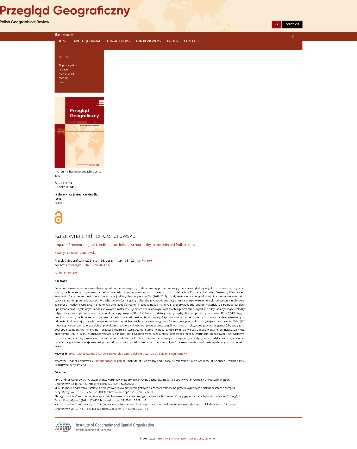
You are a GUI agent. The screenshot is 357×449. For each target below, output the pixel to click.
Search (63, 82)
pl (294, 37)
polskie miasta (139, 353)
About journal (87, 41)
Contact (192, 41)
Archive (63, 69)
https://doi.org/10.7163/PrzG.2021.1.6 (85, 265)
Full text (146, 260)
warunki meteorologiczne (114, 353)
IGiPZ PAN (164, 438)
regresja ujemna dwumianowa (168, 353)
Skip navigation (65, 34)
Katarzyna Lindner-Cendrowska (75, 253)
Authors (64, 78)
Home (63, 41)
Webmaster (179, 438)
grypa (72, 353)
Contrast (292, 24)
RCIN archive (66, 73)
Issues (172, 41)
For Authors (118, 41)
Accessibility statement (203, 438)
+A (276, 24)
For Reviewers (148, 41)
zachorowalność (87, 353)
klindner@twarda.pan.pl (110, 361)
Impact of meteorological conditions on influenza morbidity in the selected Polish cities (125, 244)
